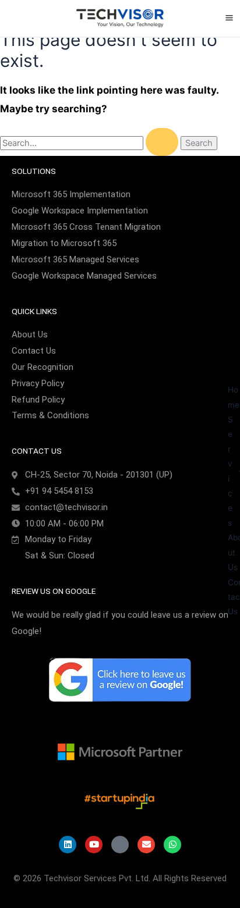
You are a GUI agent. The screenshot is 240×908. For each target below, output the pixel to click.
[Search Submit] (162, 142)
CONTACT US (37, 450)
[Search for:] (90, 143)
